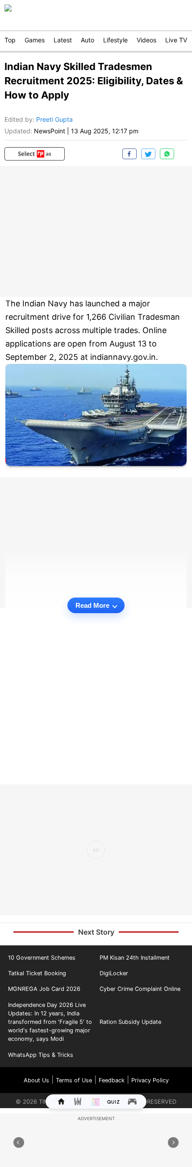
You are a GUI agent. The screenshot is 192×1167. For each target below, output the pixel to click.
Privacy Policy (150, 1080)
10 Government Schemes (41, 957)
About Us (36, 1080)
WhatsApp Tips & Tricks (40, 1055)
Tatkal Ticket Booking (37, 973)
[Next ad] (173, 1142)
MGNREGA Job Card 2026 (44, 989)
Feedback (112, 1080)
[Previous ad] (18, 1142)
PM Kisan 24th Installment (135, 957)
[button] (34, 154)
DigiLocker (114, 973)
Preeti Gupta (54, 119)
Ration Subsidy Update (130, 1022)
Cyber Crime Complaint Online (140, 989)
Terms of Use (74, 1080)
